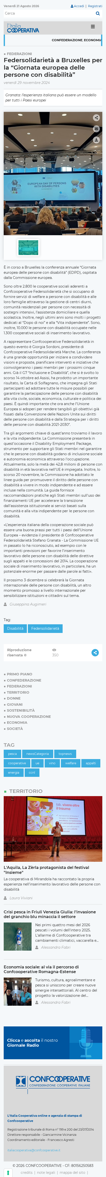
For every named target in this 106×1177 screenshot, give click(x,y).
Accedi (79, 6)
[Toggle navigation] (93, 27)
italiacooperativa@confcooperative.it (33, 1150)
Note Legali (46, 1172)
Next (97, 171)
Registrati (95, 6)
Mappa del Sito (72, 1172)
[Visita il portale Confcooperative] (53, 1084)
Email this (96, 128)
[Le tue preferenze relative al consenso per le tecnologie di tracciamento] (8, 1173)
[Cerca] (97, 14)
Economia (81, 40)
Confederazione (55, 40)
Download (96, 140)
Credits (27, 1172)
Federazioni (19, 54)
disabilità (15, 628)
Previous (9, 171)
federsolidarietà (45, 628)
